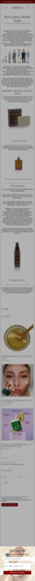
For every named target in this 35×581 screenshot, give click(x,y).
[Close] (32, 549)
